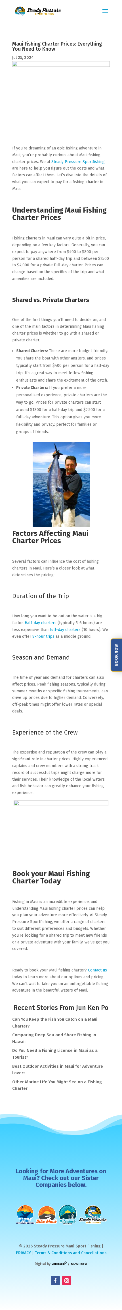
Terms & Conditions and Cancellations (70, 1253)
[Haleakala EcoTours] (68, 1214)
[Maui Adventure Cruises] (25, 1214)
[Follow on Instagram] (66, 1280)
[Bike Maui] (46, 1214)
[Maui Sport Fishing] (93, 1214)
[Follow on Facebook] (55, 1280)
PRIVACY (23, 1253)
